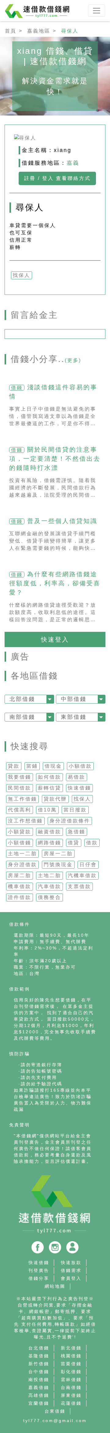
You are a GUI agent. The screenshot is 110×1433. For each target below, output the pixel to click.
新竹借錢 (38, 1363)
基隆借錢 (38, 1355)
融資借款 (49, 831)
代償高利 (19, 809)
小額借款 (80, 766)
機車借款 (19, 886)
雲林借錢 (71, 1379)
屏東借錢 (71, 1395)
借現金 (53, 766)
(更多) (73, 360)
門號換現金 (58, 864)
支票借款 (79, 886)
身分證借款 (22, 864)
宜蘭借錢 (38, 1403)
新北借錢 (71, 1347)
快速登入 (55, 639)
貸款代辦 (55, 798)
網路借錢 (49, 842)
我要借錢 (19, 777)
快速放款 (71, 1262)
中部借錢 (73, 699)
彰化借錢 (71, 1371)
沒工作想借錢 (25, 820)
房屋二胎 (19, 875)
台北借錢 (38, 1347)
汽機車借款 (82, 875)
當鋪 (32, 766)
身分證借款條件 (70, 820)
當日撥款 (75, 809)
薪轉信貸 (49, 788)
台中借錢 (38, 1371)
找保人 (82, 798)
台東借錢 (55, 1411)
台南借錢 (71, 1387)
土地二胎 (49, 875)
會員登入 (71, 1278)
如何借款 (49, 777)
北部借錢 (22, 699)
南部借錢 (22, 717)
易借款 (76, 777)
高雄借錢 (38, 1395)
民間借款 (19, 788)
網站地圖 (55, 1286)
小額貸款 (19, 831)
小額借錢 (19, 842)
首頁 (10, 30)
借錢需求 (71, 1270)
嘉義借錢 (38, 1387)
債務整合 (49, 897)
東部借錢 (73, 717)
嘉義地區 (38, 30)
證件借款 (19, 897)
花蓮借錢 (71, 1403)
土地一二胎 (22, 853)
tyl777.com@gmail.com (55, 1420)
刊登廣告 (38, 1270)
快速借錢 (79, 788)
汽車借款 (49, 886)
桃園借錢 (71, 1355)
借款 (92, 842)
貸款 (14, 766)
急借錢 (76, 831)
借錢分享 (38, 1278)
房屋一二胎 (58, 853)
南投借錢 (38, 1379)
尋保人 (70, 30)
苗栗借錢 (71, 1363)
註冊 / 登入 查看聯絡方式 (57, 178)
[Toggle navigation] (96, 11)
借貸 (73, 842)
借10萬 (47, 809)
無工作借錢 (22, 798)
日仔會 (88, 864)
